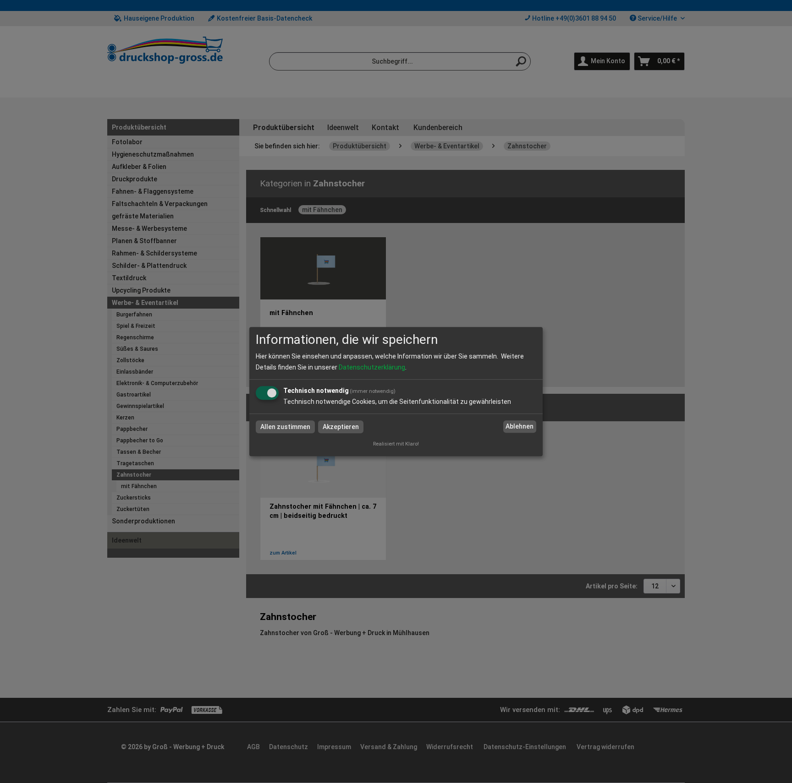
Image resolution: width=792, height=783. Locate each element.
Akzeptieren (341, 426)
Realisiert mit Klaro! (396, 444)
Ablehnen (520, 426)
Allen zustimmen (285, 426)
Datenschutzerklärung (372, 367)
